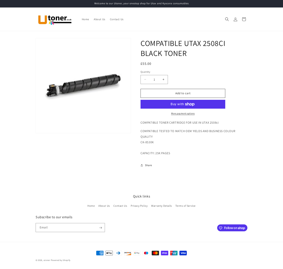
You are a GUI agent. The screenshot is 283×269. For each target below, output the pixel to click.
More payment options (183, 113)
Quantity (145, 71)
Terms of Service (185, 205)
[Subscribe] (100, 227)
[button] (227, 19)
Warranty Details (161, 205)
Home (91, 205)
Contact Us (120, 205)
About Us (104, 205)
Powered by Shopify (61, 260)
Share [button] (148, 165)
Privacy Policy (139, 205)
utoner (47, 260)
